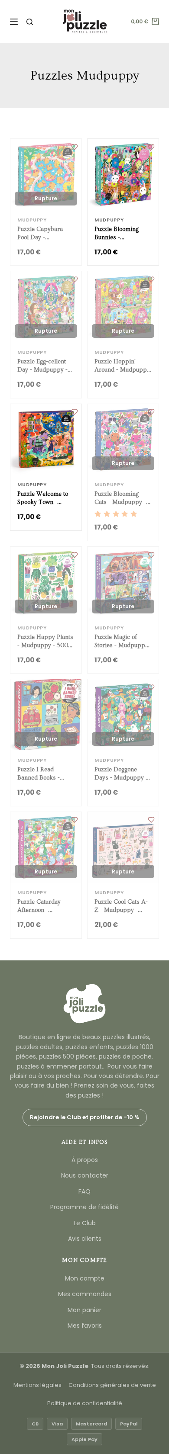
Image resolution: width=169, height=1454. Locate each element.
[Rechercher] (29, 22)
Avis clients (84, 1238)
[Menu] (14, 22)
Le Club (85, 1223)
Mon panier (84, 1310)
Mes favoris (85, 1325)
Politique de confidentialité (84, 1403)
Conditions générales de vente (112, 1385)
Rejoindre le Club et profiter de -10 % (85, 1117)
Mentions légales (37, 1385)
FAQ (84, 1191)
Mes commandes (84, 1294)
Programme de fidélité (84, 1207)
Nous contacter (84, 1175)
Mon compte (84, 1278)
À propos (85, 1159)
